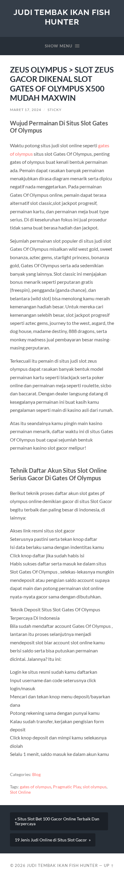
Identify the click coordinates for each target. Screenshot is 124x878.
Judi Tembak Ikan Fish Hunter (62, 16)
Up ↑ (109, 865)
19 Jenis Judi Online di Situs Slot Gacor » (53, 840)
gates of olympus (35, 786)
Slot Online (20, 792)
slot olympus (95, 786)
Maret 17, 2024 (25, 109)
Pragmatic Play (67, 786)
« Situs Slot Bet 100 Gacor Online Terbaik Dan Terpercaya (57, 821)
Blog (36, 774)
